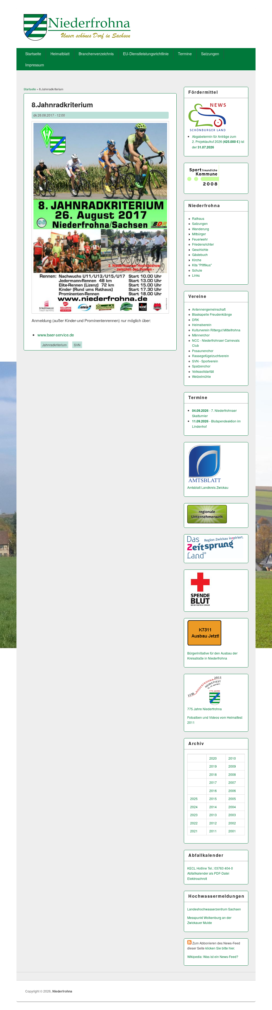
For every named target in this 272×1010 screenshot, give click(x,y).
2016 (213, 790)
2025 (194, 798)
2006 (232, 790)
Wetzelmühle (201, 376)
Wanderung (200, 228)
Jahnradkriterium (54, 345)
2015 (213, 798)
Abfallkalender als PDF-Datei (208, 873)
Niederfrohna (62, 991)
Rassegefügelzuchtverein (210, 355)
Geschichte (200, 249)
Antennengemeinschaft (209, 309)
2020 (213, 758)
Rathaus (198, 218)
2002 (232, 823)
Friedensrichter (203, 244)
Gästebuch (200, 254)
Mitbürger (199, 234)
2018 (213, 774)
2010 (232, 758)
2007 (232, 782)
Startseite (33, 53)
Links (196, 275)
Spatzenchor (201, 366)
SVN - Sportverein (205, 361)
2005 (232, 798)
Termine (185, 53)
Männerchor (201, 335)
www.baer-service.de (55, 334)
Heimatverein (201, 324)
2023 (194, 814)
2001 (232, 831)
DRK (195, 319)
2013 (213, 814)
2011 (213, 831)
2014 (213, 806)
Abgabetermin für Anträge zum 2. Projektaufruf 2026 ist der (218, 141)
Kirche (196, 260)
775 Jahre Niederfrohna (204, 709)
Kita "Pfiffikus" (202, 265)
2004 (232, 806)
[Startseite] (77, 39)
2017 (213, 782)
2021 (194, 831)
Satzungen (210, 53)
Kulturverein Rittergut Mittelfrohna (216, 330)
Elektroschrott (197, 878)
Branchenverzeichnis (96, 53)
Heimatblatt (60, 53)
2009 (232, 766)
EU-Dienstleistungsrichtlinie (146, 53)
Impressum (34, 64)
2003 (232, 814)
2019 (213, 766)
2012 (213, 823)
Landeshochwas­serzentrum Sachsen (214, 909)
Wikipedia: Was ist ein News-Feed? (212, 956)
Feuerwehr (200, 239)
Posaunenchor (202, 350)
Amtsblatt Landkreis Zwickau (207, 487)
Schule (197, 270)
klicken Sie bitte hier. (220, 948)
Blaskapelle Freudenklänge (212, 314)
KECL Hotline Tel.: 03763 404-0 (210, 868)
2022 (194, 823)
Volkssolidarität (203, 371)
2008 (232, 774)
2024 (194, 806)
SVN (77, 345)
